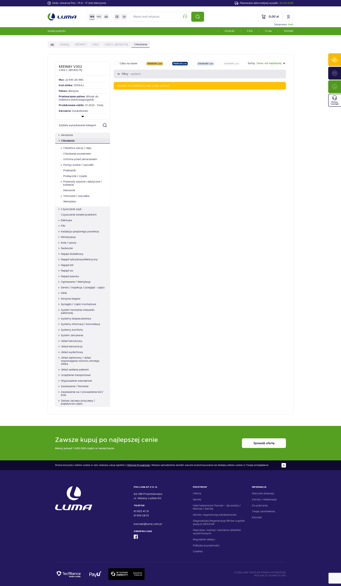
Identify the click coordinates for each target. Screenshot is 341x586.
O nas (268, 31)
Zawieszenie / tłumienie (74, 386)
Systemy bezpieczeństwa (76, 318)
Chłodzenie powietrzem (77, 153)
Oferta (197, 493)
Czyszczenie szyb (71, 209)
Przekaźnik (69, 170)
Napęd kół (67, 265)
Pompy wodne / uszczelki (78, 164)
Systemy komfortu (72, 329)
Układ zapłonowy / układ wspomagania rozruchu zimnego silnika (80, 360)
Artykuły (229, 31)
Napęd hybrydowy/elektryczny (79, 259)
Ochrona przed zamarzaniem (80, 159)
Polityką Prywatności (138, 465)
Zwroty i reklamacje (264, 499)
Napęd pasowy (70, 276)
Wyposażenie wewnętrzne (76, 380)
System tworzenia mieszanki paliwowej (77, 311)
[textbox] (267, 63)
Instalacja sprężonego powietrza (80, 231)
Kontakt (288, 31)
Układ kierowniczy (72, 346)
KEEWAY (80, 44)
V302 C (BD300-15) (116, 44)
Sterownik (69, 190)
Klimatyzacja (68, 237)
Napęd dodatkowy (72, 254)
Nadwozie (67, 248)
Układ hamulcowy (71, 341)
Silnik (64, 293)
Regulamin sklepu (204, 539)
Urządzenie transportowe (76, 375)
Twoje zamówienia (263, 511)
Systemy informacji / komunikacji (80, 324)
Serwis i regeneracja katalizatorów (214, 514)
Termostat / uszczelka (76, 196)
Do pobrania (260, 505)
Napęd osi (67, 270)
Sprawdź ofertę (263, 443)
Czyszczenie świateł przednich (79, 214)
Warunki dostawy (263, 493)
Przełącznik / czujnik (75, 176)
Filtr (63, 225)
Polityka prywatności (206, 545)
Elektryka (66, 220)
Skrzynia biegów (70, 298)
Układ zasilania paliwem (75, 369)
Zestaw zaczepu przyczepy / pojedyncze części (78, 402)
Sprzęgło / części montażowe (78, 304)
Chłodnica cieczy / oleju (77, 148)
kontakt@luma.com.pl (148, 524)
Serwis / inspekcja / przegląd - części (83, 287)
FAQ (250, 31)
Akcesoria (67, 135)
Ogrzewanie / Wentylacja (75, 281)
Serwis (197, 499)
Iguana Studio (277, 575)
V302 (95, 44)
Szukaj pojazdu (56, 31)
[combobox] (267, 63)
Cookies (198, 551)
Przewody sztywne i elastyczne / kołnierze (82, 183)
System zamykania (72, 335)
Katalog (64, 44)
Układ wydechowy (72, 352)
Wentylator (69, 201)
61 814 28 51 (141, 515)
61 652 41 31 (141, 511)
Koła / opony (68, 242)
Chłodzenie (68, 140)
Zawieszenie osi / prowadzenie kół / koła (82, 393)
